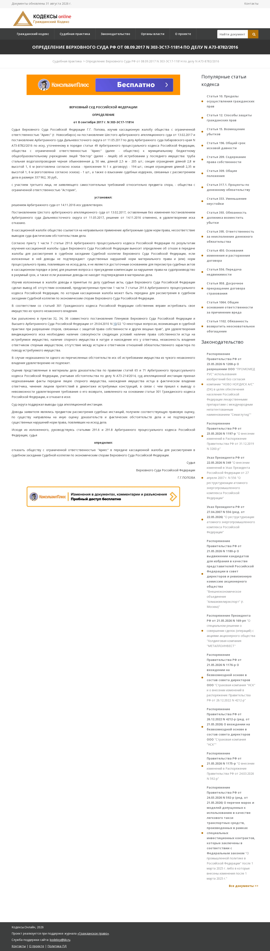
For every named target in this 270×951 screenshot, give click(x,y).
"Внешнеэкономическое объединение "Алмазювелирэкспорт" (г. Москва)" (230, 574)
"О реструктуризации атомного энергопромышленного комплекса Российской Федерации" (231, 519)
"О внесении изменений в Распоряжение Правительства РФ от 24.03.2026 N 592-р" (230, 766)
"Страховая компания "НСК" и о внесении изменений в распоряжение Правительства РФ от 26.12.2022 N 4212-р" (231, 677)
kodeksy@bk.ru (60, 940)
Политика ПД (56, 946)
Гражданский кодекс (33, 34)
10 (115, 324)
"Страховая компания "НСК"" (228, 726)
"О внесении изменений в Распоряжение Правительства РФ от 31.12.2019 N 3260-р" (230, 436)
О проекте (183, 34)
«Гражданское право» (93, 933)
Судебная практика (75, 34)
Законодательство (115, 34)
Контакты (251, 3)
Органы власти (152, 34)
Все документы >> (243, 886)
